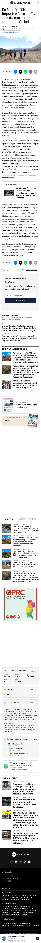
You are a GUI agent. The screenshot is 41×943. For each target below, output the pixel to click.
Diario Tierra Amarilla (15, 897)
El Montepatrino (15, 910)
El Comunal (5, 906)
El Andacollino (25, 908)
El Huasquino (15, 899)
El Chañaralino (16, 895)
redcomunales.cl (7, 876)
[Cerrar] (37, 938)
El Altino (26, 897)
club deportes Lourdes (12, 317)
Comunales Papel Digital (10, 923)
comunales (27, 317)
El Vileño (24, 914)
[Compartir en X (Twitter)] (20, 72)
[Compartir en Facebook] (15, 72)
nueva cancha (8, 319)
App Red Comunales (32, 925)
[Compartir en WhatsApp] (25, 72)
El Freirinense (25, 899)
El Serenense (15, 906)
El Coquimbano (25, 906)
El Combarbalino (16, 912)
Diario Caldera (27, 895)
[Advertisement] (20, 448)
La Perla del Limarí (28, 910)
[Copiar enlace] (35, 72)
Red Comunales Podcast (16, 925)
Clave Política (23, 923)
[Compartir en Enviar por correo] (30, 72)
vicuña (18, 319)
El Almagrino (6, 895)
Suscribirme (20, 300)
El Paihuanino (14, 908)
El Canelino (27, 912)
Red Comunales (12, 26)
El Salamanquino (14, 914)
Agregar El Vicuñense (10, 32)
